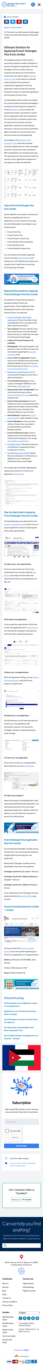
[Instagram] (29, 1318)
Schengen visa (15, 109)
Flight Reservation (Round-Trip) (20, 372)
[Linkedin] (37, 1318)
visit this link (29, 766)
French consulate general (14, 524)
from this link (18, 474)
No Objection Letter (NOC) (18, 453)
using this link (23, 258)
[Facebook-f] (20, 1318)
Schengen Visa (19, 1166)
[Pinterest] (33, 1318)
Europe (12, 1163)
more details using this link (17, 441)
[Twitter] (24, 1318)
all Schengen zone (23, 386)
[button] (39, 4)
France (18, 1163)
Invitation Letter (14, 444)
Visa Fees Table (26, 896)
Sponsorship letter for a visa (18, 395)
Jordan (24, 1163)
